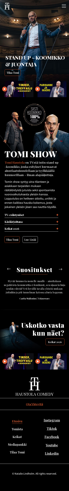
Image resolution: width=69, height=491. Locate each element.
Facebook (52, 437)
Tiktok (52, 428)
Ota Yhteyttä (34, 404)
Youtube (52, 445)
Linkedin (52, 453)
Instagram (52, 420)
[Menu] (64, 6)
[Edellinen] (9, 269)
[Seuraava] (60, 269)
